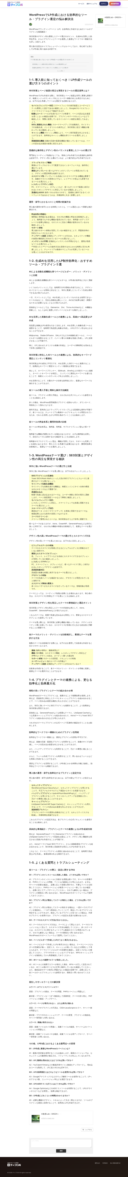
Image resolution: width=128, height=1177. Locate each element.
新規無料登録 (115, 3)
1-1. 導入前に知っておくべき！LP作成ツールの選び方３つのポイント (52, 59)
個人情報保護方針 (115, 1163)
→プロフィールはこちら (47, 1118)
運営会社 (97, 1163)
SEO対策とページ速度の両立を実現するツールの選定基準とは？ (49, 64)
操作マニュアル (92, 4)
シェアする (88, 1129)
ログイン (103, 3)
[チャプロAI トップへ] (15, 3)
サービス (81, 4)
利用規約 (105, 1163)
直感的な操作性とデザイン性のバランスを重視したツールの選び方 (50, 67)
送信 (61, 1151)
